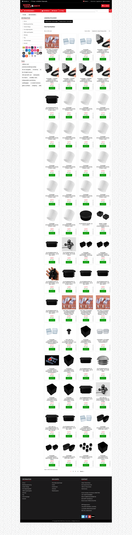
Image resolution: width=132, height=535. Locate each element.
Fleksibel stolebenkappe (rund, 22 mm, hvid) (52, 196)
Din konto (55, 479)
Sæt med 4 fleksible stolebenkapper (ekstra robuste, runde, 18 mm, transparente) (86, 313)
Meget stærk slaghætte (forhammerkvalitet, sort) (103, 225)
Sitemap (26, 35)
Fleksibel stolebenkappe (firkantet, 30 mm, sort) (69, 370)
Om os (25, 21)
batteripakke (36, 74)
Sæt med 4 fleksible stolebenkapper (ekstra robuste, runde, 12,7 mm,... (103, 312)
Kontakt (25, 43)
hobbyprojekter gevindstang (28, 80)
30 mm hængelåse (26, 69)
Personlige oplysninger (57, 482)
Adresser (54, 488)
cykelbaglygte (25, 82)
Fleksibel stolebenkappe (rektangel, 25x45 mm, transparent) (52, 370)
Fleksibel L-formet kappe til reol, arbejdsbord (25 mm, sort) (86, 80)
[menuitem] (21, 10)
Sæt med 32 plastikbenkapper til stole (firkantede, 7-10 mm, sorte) (52, 428)
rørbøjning (34, 85)
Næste (82, 471)
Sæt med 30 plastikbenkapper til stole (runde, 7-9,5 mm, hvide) (103, 399)
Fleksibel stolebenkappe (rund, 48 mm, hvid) (103, 109)
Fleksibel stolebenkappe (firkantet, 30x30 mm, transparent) (86, 51)
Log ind (98, 1)
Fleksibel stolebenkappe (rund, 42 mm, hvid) (69, 138)
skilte (40, 85)
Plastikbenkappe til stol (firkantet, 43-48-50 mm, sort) (69, 283)
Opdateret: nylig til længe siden (101, 31)
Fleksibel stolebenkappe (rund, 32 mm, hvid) (52, 167)
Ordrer (53, 484)
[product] (52, 41)
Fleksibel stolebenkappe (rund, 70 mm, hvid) (86, 109)
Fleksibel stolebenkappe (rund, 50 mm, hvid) (69, 225)
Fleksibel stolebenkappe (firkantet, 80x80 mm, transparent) (52, 341)
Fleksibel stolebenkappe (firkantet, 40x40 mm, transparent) (69, 51)
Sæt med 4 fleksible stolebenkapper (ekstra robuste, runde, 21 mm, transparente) (52, 52)
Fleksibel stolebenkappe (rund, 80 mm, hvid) (69, 109)
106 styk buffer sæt (26, 74)
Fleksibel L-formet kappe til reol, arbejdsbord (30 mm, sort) (69, 80)
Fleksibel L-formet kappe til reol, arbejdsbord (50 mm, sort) (52, 80)
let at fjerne (25, 77)
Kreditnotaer (55, 486)
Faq (25, 37)
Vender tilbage (27, 26)
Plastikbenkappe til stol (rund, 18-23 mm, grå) (103, 370)
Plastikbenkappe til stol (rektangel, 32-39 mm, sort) (52, 254)
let (40, 69)
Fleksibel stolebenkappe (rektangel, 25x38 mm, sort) (52, 457)
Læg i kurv (52, 59)
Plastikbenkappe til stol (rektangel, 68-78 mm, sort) (86, 370)
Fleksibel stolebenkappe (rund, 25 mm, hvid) (103, 167)
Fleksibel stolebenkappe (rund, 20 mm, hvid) (69, 196)
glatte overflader (26, 85)
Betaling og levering (28, 24)
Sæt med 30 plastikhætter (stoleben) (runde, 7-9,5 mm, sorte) (69, 341)
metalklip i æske (33, 77)
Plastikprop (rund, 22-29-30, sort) (86, 224)
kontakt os (26, 1)
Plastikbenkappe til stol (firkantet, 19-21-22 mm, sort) (52, 109)
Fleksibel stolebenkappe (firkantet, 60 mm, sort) (52, 399)
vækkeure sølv (25, 64)
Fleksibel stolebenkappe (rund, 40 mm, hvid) (86, 138)
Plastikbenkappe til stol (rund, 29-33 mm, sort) (69, 254)
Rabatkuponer (55, 490)
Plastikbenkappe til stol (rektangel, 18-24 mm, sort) (86, 283)
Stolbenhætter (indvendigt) (51, 21)
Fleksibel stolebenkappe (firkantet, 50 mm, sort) (103, 457)
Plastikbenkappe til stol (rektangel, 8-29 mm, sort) (52, 312)
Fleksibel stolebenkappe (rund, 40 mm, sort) (86, 457)
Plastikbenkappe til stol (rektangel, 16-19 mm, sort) (69, 428)
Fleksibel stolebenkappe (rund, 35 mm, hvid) (103, 138)
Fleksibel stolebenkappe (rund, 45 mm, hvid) (52, 138)
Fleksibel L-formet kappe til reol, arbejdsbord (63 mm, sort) (103, 51)
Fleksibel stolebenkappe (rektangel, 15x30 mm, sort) (86, 254)
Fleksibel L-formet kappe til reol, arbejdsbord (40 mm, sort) (103, 80)
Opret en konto (106, 1)
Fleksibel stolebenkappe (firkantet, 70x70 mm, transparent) (86, 428)
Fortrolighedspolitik (28, 29)
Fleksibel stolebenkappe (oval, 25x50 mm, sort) (102, 428)
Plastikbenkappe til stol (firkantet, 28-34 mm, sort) (86, 399)
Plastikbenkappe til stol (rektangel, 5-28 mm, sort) (103, 283)
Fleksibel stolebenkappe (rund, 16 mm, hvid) (103, 196)
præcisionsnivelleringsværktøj (29, 66)
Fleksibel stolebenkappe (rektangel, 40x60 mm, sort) (103, 254)
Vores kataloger (27, 40)
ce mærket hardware (35, 82)
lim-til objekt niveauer (27, 72)
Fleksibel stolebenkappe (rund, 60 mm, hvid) (52, 225)
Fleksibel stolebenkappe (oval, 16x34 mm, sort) (68, 457)
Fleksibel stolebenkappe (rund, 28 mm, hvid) (86, 167)
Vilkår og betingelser (28, 32)
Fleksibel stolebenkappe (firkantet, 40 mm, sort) (86, 341)
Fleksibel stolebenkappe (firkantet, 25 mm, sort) (69, 399)
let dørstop (35, 69)
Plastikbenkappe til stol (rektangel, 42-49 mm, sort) (52, 283)
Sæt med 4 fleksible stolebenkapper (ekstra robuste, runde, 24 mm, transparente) (69, 313)
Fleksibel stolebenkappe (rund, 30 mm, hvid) (69, 167)
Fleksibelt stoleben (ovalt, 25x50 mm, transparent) (103, 341)
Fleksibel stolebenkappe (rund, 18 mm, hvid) (86, 196)
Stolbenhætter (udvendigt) (65, 21)
